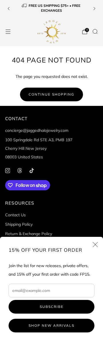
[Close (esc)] (95, 244)
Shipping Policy (19, 224)
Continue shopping (51, 94)
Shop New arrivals (51, 325)
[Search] (95, 31)
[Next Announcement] (94, 8)
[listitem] (51, 8)
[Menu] (8, 32)
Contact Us (15, 214)
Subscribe (52, 306)
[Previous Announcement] (8, 8)
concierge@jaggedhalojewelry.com (36, 130)
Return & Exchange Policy (28, 233)
